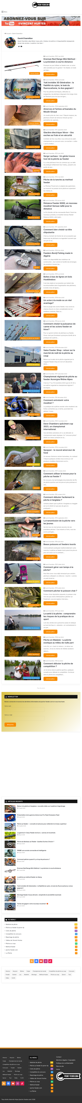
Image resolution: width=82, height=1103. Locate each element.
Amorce (8, 971)
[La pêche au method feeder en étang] (10, 880)
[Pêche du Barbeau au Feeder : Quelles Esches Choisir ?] (10, 844)
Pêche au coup (11, 943)
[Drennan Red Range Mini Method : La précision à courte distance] (10, 871)
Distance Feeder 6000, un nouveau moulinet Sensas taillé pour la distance (60, 206)
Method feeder (10, 946)
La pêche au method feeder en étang (29, 877)
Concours (71, 971)
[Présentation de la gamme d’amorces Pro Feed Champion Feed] (10, 817)
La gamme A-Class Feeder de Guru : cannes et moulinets (36, 833)
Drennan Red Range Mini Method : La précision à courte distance (39, 868)
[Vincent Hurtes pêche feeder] (41, 21)
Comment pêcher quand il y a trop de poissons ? (33, 859)
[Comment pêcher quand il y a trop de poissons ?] (10, 862)
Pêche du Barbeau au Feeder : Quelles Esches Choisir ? (35, 841)
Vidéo (7, 978)
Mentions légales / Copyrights (65, 1060)
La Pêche (9, 953)
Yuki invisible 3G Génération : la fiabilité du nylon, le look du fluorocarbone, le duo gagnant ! (59, 85)
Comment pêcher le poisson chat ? (60, 591)
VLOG (13, 978)
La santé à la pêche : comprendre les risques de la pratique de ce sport (60, 616)
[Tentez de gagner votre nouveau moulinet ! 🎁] (10, 906)
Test (69, 974)
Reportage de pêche (12, 937)
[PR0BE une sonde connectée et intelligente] (10, 853)
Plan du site (60, 1066)
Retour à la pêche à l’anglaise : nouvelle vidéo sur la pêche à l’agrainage (41, 806)
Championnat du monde (39, 971)
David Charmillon (25, 38)
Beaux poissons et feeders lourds (60, 544)
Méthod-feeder (43, 974)
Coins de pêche (11, 931)
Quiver (64, 974)
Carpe (28, 971)
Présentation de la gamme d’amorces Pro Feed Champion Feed (38, 815)
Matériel (26, 974)
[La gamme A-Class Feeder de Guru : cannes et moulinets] (10, 835)
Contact (58, 1057)
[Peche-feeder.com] (41, 4)
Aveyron (15, 971)
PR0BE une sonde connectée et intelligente (31, 850)
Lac (20, 974)
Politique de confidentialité (64, 1063)
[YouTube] (21, 46)
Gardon (14, 974)
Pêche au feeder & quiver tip (15, 927)
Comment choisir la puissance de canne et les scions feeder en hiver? (60, 327)
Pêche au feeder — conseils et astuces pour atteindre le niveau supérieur (42, 824)
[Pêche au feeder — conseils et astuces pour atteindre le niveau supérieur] (10, 826)
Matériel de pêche (11, 924)
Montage (34, 974)
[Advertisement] (41, 763)
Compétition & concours (13, 934)
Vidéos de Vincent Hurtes (14, 940)
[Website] (19, 46)
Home (58, 1069)
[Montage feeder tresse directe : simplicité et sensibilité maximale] (10, 897)
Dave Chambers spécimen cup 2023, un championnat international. (58, 426)
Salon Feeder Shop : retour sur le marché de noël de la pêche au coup (59, 353)
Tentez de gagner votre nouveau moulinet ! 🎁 (32, 904)
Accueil (8, 33)
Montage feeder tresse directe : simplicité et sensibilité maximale (39, 895)
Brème (22, 971)
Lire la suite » (50, 74)
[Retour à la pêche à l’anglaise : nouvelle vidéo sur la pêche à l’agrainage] (10, 809)
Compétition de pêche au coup (57, 971)
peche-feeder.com (12, 950)
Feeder (8, 974)
